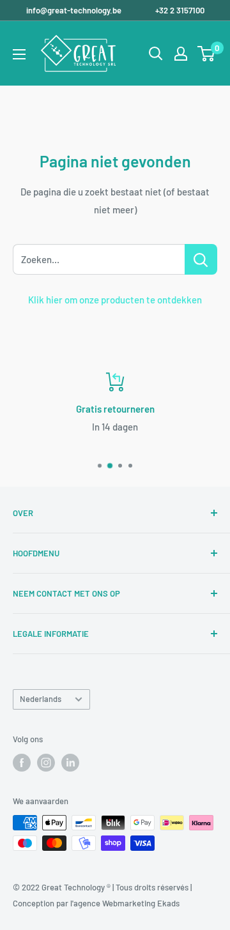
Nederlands (40, 699)
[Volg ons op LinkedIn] (70, 763)
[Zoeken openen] (156, 54)
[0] (207, 53)
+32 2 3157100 (179, 10)
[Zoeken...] (201, 259)
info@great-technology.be (74, 10)
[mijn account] (180, 54)
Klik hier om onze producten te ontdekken (115, 299)
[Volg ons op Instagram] (46, 763)
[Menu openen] (19, 54)
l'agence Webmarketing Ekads (125, 903)
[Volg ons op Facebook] (22, 763)
